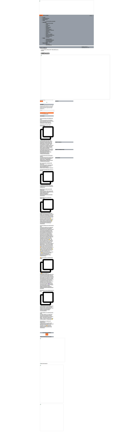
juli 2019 (58, 111)
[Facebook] (46, 334)
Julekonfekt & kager (49, 23)
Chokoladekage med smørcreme (62, 147)
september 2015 (59, 128)
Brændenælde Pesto (64, 152)
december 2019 (59, 109)
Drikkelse (47, 36)
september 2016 (59, 120)
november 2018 (59, 113)
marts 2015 (59, 132)
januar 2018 (59, 115)
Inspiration (48, 43)
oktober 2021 (59, 103)
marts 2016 (59, 123)
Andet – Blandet (49, 41)
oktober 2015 (59, 127)
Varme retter (48, 32)
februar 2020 (59, 108)
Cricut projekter (59, 164)
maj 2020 (58, 107)
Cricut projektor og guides (50, 21)
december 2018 (59, 112)
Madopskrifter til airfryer (61, 151)
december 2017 (59, 116)
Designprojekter (49, 38)
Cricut (44, 20)
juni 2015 (58, 130)
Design (44, 37)
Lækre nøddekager (60, 145)
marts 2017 (59, 119)
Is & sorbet (48, 25)
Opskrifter (44, 22)
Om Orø (58, 177)
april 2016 (59, 122)
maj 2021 (58, 104)
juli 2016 (58, 121)
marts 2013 (59, 139)
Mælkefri (47, 28)
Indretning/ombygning (50, 39)
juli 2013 (58, 137)
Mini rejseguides (49, 44)
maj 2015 (58, 131)
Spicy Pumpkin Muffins (61, 144)
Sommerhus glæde (49, 40)
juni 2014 (58, 134)
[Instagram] (47, 334)
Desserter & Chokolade (50, 35)
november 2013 (59, 136)
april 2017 (59, 118)
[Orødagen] (75, 99)
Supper (47, 33)
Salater (47, 26)
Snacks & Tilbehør (49, 34)
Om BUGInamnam (46, 18)
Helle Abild (54, 49)
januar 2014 (59, 135)
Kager (47, 24)
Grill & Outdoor (48, 29)
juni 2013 (58, 138)
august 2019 (59, 110)
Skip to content (45, 15)
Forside (44, 17)
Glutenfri (47, 31)
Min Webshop (45, 19)
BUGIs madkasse (60, 161)
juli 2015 (58, 129)
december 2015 (59, 125)
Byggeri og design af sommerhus (62, 162)
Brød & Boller (48, 27)
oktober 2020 (59, 106)
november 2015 (59, 126)
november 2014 (59, 133)
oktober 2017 (59, 117)
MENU (41, 15)
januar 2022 (59, 102)
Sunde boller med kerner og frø (67, 153)
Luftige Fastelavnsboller (61, 146)
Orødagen (45, 53)
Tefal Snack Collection (50, 30)
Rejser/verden (45, 42)
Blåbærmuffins (59, 143)
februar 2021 (59, 105)
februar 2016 (59, 124)
